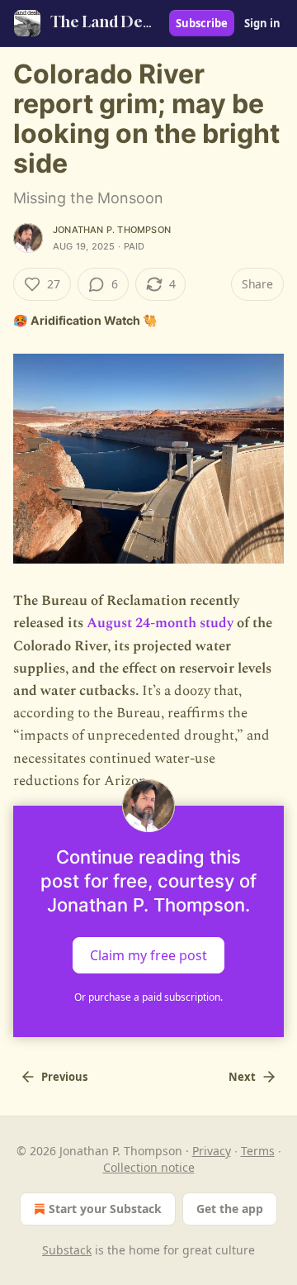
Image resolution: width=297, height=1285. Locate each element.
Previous (64, 1076)
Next (242, 1076)
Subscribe (202, 23)
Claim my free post (148, 954)
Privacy (211, 1151)
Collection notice (149, 1167)
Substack (67, 1250)
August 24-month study (160, 623)
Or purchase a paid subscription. (148, 997)
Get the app (229, 1208)
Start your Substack (105, 1208)
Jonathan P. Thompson (112, 230)
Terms (258, 1151)
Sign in (262, 23)
